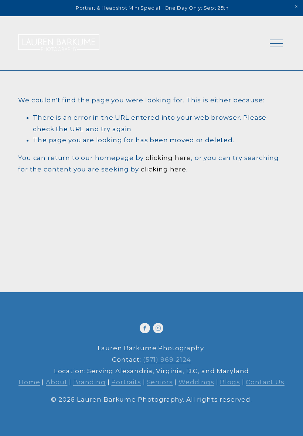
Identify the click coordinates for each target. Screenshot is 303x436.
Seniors (160, 382)
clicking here (168, 157)
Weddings (196, 382)
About (56, 382)
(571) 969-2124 (167, 359)
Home (29, 382)
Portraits (126, 382)
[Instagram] (158, 328)
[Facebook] (145, 328)
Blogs (230, 382)
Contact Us (265, 382)
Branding (89, 382)
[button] (296, 6)
